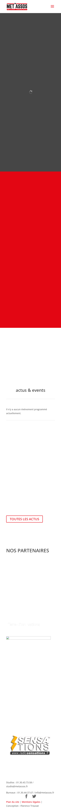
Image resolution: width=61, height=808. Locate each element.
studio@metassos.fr (17, 786)
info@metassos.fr (44, 792)
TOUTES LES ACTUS (24, 519)
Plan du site (12, 801)
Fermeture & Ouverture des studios (29, 474)
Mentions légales (31, 801)
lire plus (10, 509)
